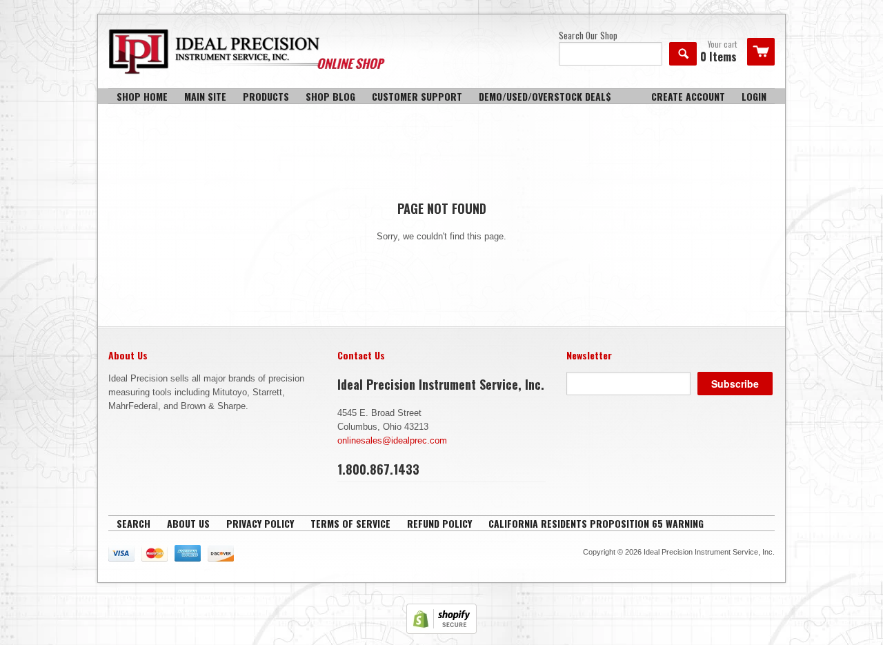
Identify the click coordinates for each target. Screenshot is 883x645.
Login (754, 96)
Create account (688, 96)
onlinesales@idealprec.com (392, 440)
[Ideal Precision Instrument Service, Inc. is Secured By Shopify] (441, 631)
